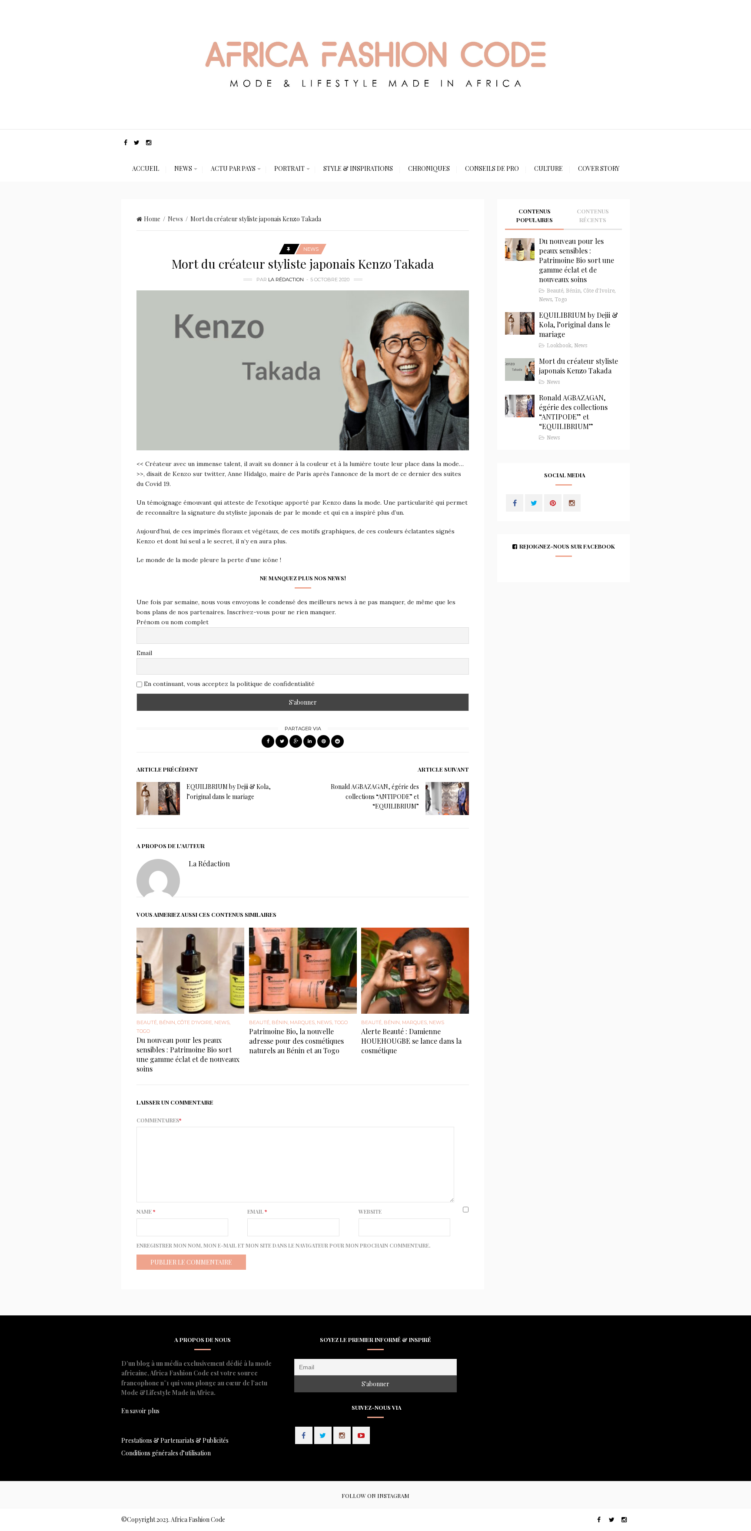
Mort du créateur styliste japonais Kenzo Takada (578, 365)
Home (152, 219)
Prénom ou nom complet (172, 622)
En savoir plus (140, 1411)
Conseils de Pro (492, 168)
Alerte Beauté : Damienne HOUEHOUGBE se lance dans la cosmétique (411, 1041)
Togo (143, 1031)
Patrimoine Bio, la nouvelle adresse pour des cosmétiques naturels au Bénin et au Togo (296, 1041)
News (183, 168)
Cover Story (598, 168)
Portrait (289, 168)
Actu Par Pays (233, 168)
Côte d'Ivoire (194, 1022)
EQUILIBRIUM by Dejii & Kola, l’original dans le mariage (578, 324)
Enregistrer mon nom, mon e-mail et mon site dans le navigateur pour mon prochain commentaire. (283, 1245)
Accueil (145, 168)
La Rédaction (286, 279)
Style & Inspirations (358, 168)
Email (144, 653)
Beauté (146, 1022)
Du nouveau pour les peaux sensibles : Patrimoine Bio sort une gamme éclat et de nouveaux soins (187, 1054)
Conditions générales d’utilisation (166, 1453)
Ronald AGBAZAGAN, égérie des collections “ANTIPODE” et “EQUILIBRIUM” (375, 796)
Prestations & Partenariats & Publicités (175, 1440)
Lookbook (559, 346)
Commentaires (158, 1120)
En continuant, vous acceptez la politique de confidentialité (228, 684)
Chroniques (429, 168)
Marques (302, 1022)
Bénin (167, 1022)
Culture (548, 168)
